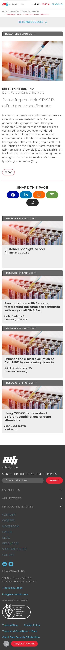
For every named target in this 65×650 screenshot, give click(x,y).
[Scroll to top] (6, 643)
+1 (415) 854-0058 (12, 588)
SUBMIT (54, 480)
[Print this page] (39, 194)
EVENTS (7, 532)
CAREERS (8, 520)
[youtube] (11, 564)
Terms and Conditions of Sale (19, 631)
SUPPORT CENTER (14, 549)
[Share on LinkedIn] (26, 194)
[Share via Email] (52, 194)
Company (9, 514)
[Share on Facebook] (13, 194)
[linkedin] (4, 564)
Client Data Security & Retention (21, 637)
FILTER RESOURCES (30, 21)
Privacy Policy (32, 625)
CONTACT (8, 554)
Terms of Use (10, 625)
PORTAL (45, 4)
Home (4, 11)
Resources (15, 11)
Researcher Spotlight (30, 11)
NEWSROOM (10, 526)
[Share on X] (32, 202)
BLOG (6, 537)
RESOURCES (10, 543)
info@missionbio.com (15, 594)
